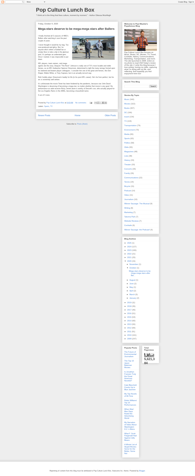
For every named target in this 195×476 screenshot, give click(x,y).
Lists (126, 156)
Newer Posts (44, 115)
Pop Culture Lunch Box (65, 10)
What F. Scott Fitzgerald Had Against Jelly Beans (130, 436)
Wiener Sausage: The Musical (137, 204)
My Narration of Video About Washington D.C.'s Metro (130, 425)
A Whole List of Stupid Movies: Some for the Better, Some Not (130, 448)
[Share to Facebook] (103, 102)
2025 (129, 243)
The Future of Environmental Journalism (130, 354)
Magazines (128, 151)
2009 (129, 339)
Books (126, 108)
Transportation (130, 125)
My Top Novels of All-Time (130, 395)
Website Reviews (131, 221)
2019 (129, 302)
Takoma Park (129, 217)
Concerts (128, 169)
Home (77, 115)
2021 (129, 257)
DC (125, 112)
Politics (127, 143)
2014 (129, 321)
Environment (129, 130)
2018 (129, 306)
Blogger (142, 471)
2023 (129, 250)
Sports (46, 106)
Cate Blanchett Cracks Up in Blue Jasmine (130, 387)
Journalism (128, 199)
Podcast (127, 191)
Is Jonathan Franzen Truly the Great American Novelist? (130, 376)
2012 (129, 328)
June (131, 284)
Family (127, 173)
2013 (129, 324)
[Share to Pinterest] (105, 102)
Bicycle (127, 186)
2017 (129, 310)
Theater (127, 164)
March (132, 294)
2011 (129, 331)
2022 (129, 254)
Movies (127, 104)
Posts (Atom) (82, 124)
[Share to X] (100, 102)
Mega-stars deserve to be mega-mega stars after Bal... (140, 273)
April (131, 291)
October (133, 268)
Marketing (128, 212)
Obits (126, 147)
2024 (129, 247)
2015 (129, 317)
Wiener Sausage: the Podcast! (137, 230)
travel (126, 117)
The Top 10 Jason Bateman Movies (129, 364)
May (131, 287)
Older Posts (110, 115)
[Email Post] (91, 103)
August (132, 280)
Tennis (127, 182)
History (127, 160)
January (133, 298)
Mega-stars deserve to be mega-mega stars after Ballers (76, 28)
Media (126, 134)
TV (51, 106)
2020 (129, 261)
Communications (131, 178)
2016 (129, 313)
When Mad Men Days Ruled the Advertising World (129, 413)
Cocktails (128, 225)
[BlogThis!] (98, 102)
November (134, 264)
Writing (127, 208)
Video (126, 195)
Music (126, 99)
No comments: (81, 103)
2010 (129, 335)
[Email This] (95, 102)
